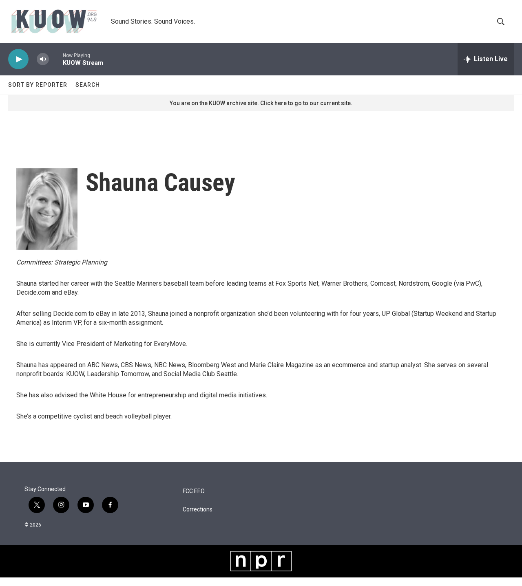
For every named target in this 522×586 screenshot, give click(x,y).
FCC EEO (194, 491)
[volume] (43, 59)
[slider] (56, 59)
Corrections (197, 510)
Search (87, 85)
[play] (18, 59)
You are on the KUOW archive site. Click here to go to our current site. (261, 103)
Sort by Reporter (37, 85)
